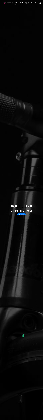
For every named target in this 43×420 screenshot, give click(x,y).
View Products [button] (21, 214)
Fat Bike (40, 3)
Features (21, 2)
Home (16, 2)
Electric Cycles (27, 3)
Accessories (34, 2)
